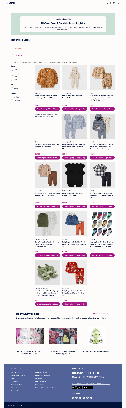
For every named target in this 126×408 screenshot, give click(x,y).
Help (12, 378)
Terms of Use (15, 391)
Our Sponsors (39, 385)
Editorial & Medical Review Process (46, 388)
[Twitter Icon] (91, 398)
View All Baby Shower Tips (98, 314)
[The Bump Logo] (10, 3)
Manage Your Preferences (43, 375)
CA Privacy (38, 378)
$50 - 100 (17, 73)
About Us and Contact (18, 375)
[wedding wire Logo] (93, 376)
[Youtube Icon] (87, 398)
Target (16, 88)
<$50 (15, 69)
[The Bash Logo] (93, 373)
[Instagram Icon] (80, 398)
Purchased (17, 100)
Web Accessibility (40, 381)
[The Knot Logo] (77, 373)
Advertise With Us (16, 385)
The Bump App (15, 372)
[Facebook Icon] (73, 398)
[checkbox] (12, 70)
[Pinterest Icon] (84, 398)
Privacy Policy (15, 388)
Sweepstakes (15, 381)
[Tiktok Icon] (76, 398)
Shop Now (19, 55)
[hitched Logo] (76, 376)
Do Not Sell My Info (41, 372)
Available (17, 97)
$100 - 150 (17, 76)
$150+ (16, 80)
